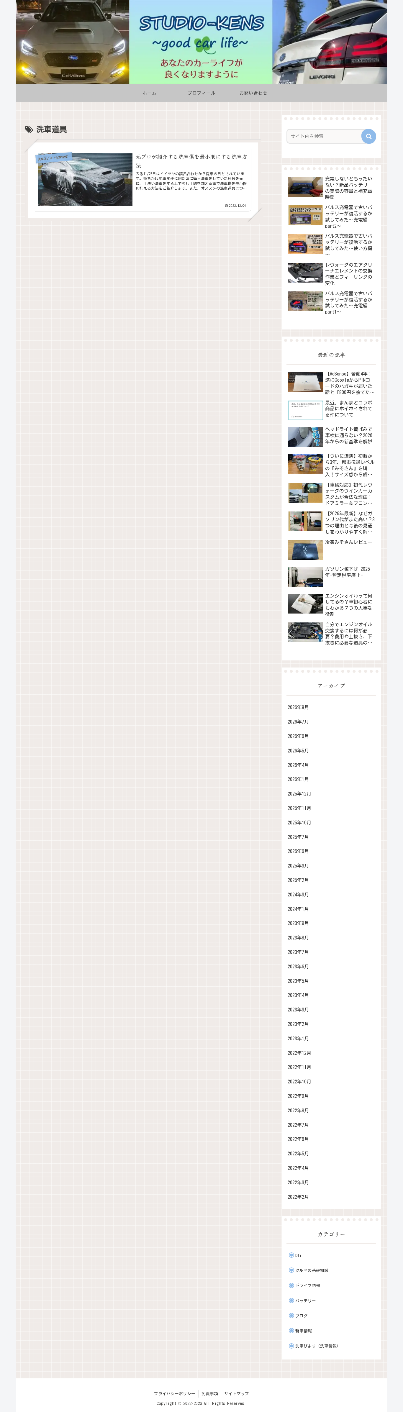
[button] (368, 136)
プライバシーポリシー (174, 1394)
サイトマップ (236, 1394)
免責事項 (210, 1394)
